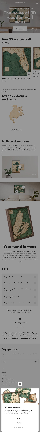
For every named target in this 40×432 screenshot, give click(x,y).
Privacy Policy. (25, 414)
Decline (19, 423)
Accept (19, 418)
